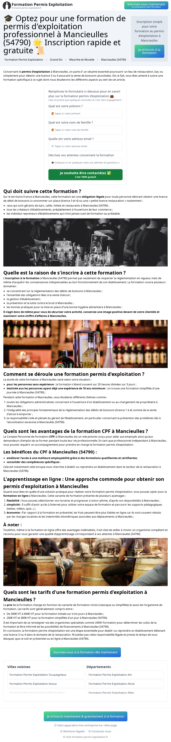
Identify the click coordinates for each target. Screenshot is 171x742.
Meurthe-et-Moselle (81, 59)
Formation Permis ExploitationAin (110, 675)
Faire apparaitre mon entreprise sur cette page (87, 725)
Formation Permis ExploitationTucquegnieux (38, 675)
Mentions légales (74, 731)
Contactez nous (101, 731)
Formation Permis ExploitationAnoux (33, 684)
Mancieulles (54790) (113, 59)
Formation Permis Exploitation (24, 59)
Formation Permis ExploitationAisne (112, 684)
